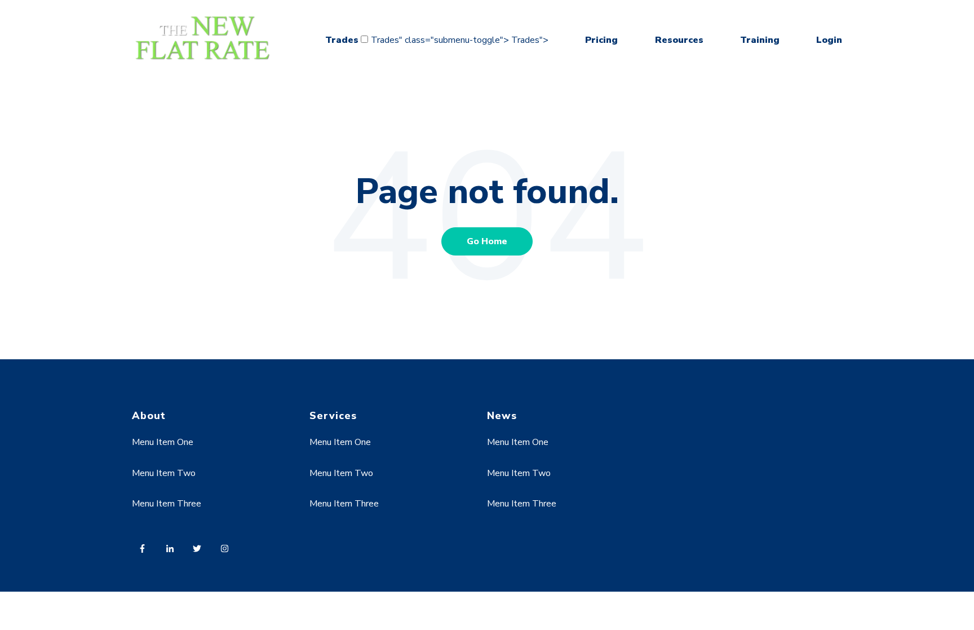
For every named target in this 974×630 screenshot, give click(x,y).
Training (760, 40)
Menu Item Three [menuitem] (166, 503)
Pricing (601, 40)
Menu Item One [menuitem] (162, 442)
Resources (679, 40)
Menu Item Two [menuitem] (164, 473)
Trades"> (529, 40)
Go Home (487, 241)
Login (829, 40)
